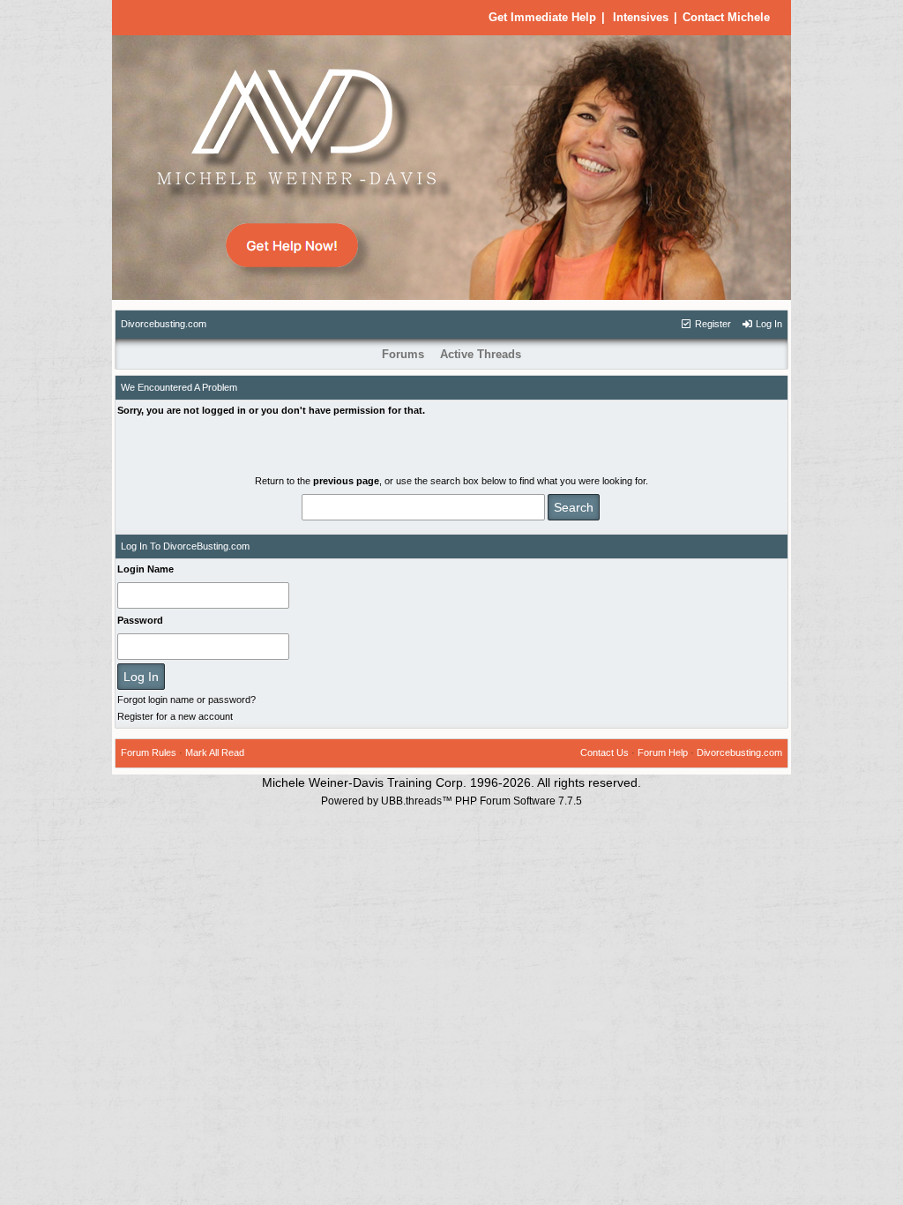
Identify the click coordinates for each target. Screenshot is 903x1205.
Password (140, 620)
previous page (346, 480)
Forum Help (663, 752)
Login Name (145, 569)
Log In (767, 323)
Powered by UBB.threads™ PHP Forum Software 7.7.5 (451, 801)
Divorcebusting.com (163, 323)
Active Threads (480, 354)
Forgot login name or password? (186, 699)
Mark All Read (214, 752)
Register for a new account (175, 716)
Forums (403, 354)
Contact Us (604, 752)
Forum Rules (148, 752)
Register (711, 323)
